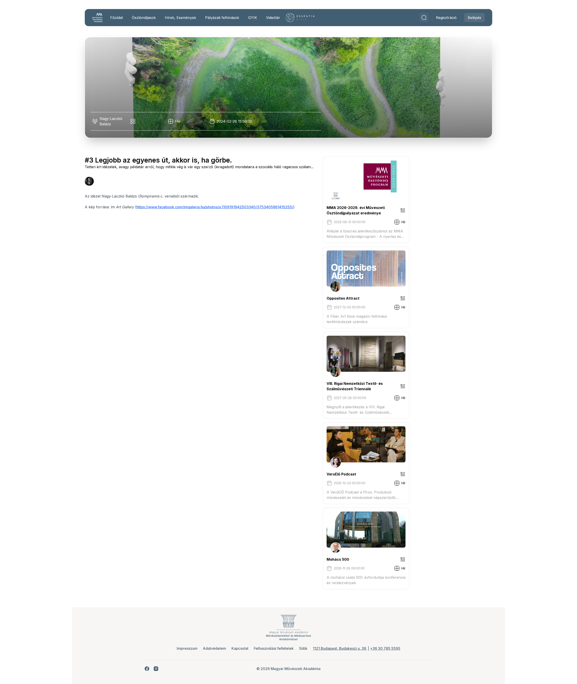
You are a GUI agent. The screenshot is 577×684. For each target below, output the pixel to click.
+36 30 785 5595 (385, 648)
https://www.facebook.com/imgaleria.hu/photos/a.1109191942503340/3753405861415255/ (214, 207)
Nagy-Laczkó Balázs (111, 121)
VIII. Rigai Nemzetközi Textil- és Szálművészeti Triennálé (355, 386)
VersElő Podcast (341, 474)
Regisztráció (446, 17)
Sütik (303, 648)
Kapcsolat (239, 648)
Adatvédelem (214, 648)
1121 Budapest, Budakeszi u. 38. (340, 648)
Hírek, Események (180, 17)
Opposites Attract (343, 298)
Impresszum (187, 648)
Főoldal (116, 17)
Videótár (273, 17)
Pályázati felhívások (222, 17)
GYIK (252, 17)
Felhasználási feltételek (274, 648)
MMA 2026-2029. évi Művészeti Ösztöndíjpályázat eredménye (356, 210)
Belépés (474, 17)
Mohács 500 (338, 559)
